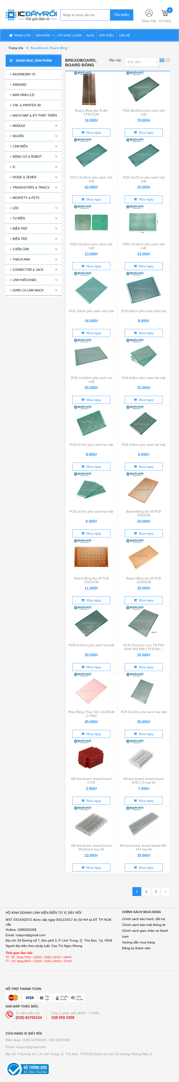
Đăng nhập (149, 21)
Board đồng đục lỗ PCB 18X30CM (143, 580)
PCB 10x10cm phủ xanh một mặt (91, 246)
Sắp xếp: (115, 60)
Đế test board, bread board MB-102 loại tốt (143, 847)
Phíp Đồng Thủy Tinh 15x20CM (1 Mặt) (91, 714)
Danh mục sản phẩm (34, 60)
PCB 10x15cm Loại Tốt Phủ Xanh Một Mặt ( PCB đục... (143, 647)
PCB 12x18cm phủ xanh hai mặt (91, 379)
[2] (165, 891)
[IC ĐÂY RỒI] (31, 14)
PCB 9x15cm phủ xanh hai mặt (91, 645)
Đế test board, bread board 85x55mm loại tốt (91, 847)
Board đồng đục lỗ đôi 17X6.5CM (91, 112)
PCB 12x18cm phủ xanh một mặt (144, 246)
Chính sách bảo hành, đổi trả (143, 919)
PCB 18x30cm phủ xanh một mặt (144, 112)
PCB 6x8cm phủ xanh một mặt (143, 311)
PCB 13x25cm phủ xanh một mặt (91, 179)
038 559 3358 (63, 1018)
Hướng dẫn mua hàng (138, 942)
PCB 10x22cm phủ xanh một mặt (144, 179)
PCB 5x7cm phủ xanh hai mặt (91, 444)
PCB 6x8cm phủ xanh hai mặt (143, 378)
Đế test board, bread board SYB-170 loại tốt (144, 780)
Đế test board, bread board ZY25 (91, 780)
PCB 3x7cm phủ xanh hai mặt (91, 511)
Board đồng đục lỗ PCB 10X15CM (91, 580)
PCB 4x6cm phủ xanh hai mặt (143, 444)
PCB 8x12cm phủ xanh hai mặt (143, 712)
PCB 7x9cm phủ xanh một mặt (91, 311)
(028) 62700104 (29, 1018)
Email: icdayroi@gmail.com (25, 1047)
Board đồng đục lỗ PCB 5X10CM (143, 513)
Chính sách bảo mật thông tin (144, 925)
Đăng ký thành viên (136, 948)
